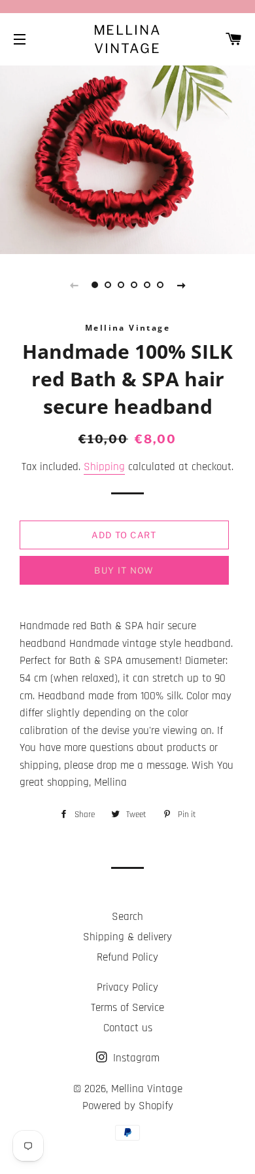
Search (127, 916)
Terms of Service (127, 1007)
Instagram (135, 1058)
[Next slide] (181, 284)
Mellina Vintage (128, 39)
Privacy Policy (127, 987)
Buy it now (124, 570)
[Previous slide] (74, 284)
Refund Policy (127, 957)
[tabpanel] (127, 158)
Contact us (127, 1028)
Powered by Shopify (127, 1106)
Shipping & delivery (127, 937)
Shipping (104, 467)
